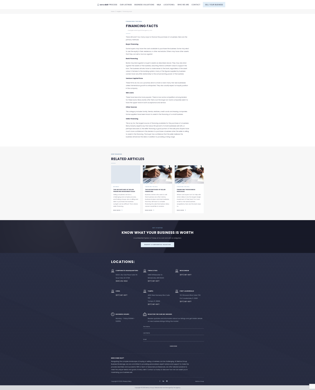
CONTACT (196, 4)
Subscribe (173, 346)
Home (113, 11)
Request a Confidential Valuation (157, 244)
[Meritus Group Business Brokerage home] (103, 5)
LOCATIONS (169, 4)
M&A (159, 4)
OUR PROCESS (111, 4)
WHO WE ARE (183, 4)
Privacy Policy (127, 381)
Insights (119, 11)
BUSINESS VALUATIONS (144, 4)
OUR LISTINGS (126, 4)
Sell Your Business (214, 4)
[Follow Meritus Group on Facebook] (160, 381)
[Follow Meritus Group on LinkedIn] (163, 381)
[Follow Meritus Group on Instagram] (167, 381)
